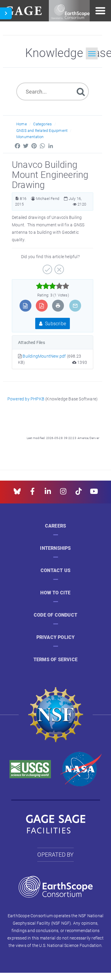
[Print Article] (58, 305)
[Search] (81, 91)
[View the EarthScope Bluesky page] (17, 493)
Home (21, 124)
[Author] (33, 198)
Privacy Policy (55, 637)
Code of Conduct (55, 615)
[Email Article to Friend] (75, 305)
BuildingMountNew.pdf (44, 356)
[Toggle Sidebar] (6, 13)
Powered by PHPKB (25, 399)
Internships (55, 548)
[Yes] (46, 267)
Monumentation (30, 136)
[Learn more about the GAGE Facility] (23, 10)
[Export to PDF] (41, 305)
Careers (55, 526)
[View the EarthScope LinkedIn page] (48, 493)
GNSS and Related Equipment (41, 130)
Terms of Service (55, 659)
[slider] (52, 286)
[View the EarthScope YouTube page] (94, 493)
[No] (58, 267)
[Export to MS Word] (25, 305)
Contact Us (55, 570)
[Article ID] (17, 198)
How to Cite (55, 593)
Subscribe (55, 323)
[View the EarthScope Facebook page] (32, 493)
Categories (42, 124)
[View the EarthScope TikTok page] (78, 493)
